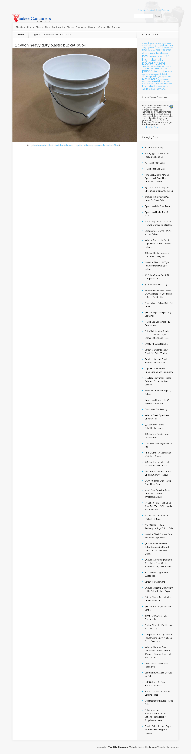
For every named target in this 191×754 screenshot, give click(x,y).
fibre (158, 50)
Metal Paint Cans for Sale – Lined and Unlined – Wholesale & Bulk (157, 493)
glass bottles (153, 53)
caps (169, 43)
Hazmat (92, 27)
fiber (144, 49)
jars (159, 66)
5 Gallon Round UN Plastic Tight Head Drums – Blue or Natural (158, 243)
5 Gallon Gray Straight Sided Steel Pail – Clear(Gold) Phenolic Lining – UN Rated (158, 563)
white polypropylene (154, 89)
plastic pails (149, 79)
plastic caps (154, 74)
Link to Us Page (150, 127)
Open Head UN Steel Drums (158, 206)
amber (145, 43)
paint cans (163, 68)
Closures (79, 27)
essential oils (168, 47)
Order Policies (162, 10)
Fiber (69, 27)
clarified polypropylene (155, 45)
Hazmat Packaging (154, 147)
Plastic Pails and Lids (155, 169)
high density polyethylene (154, 61)
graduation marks (155, 56)
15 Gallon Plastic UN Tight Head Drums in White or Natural (157, 265)
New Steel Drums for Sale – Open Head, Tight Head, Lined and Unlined (158, 178)
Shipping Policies (146, 10)
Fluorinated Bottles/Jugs (157, 409)
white (165, 86)
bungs (164, 43)
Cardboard (57, 27)
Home (21, 35)
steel (149, 81)
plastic (147, 71)
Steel (29, 27)
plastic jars (156, 76)
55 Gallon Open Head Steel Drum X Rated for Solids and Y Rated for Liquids (158, 293)
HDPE (166, 56)
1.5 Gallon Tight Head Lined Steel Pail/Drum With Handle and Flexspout (158, 506)
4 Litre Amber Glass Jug (156, 284)
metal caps (149, 68)
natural (156, 68)
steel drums (158, 81)
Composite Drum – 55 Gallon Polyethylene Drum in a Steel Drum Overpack (158, 638)
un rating (158, 87)
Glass (38, 27)
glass (144, 53)
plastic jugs (167, 77)
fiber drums (151, 50)
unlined (168, 84)
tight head (160, 83)
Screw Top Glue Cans (155, 582)
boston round (154, 43)
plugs (160, 79)
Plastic (19, 27)
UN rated (148, 86)
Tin (46, 27)
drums (161, 47)
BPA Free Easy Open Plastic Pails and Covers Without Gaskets (158, 381)
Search (115, 27)
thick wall (150, 84)
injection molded (150, 66)
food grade (166, 50)
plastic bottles (160, 71)
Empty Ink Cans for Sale (156, 344)
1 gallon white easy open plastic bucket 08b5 (97, 145)
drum (156, 47)
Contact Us (104, 27)
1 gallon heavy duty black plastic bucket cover (51, 145)
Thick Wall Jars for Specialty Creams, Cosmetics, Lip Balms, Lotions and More (158, 334)
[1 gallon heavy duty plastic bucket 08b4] (74, 141)
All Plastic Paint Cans (155, 163)
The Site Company (118, 747)
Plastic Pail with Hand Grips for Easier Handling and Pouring (158, 729)
